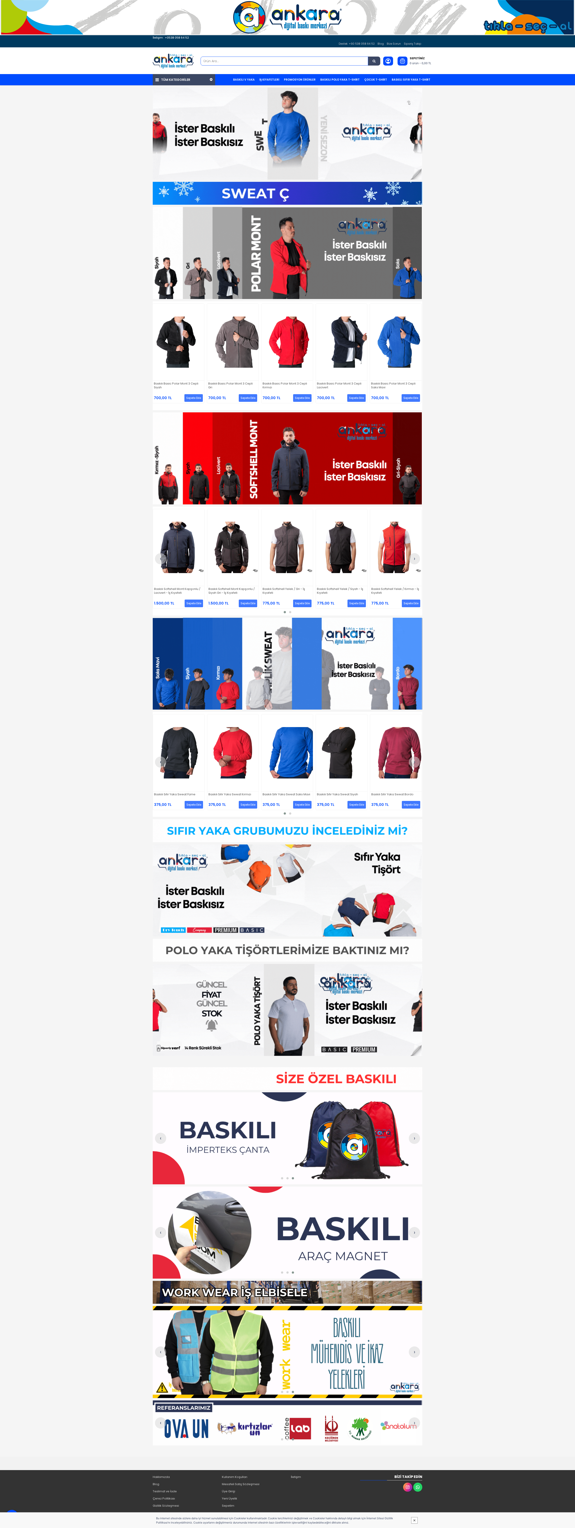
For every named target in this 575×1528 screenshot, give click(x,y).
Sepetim (228, 1506)
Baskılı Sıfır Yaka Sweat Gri (281, 794)
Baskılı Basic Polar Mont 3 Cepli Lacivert (176, 385)
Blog (381, 44)
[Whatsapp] (417, 1487)
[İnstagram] (407, 1487)
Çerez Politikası (164, 1498)
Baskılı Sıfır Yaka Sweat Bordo (229, 794)
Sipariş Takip (412, 44)
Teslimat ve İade (165, 1491)
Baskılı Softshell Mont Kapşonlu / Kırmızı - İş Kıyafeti (340, 591)
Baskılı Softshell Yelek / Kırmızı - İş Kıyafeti (232, 591)
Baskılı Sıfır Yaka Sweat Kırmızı (393, 794)
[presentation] (160, 558)
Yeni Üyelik (229, 1498)
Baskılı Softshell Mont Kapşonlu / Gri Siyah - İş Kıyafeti (286, 591)
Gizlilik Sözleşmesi (166, 1506)
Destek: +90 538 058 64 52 (357, 44)
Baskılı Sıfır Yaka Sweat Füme (337, 794)
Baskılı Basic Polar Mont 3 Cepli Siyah (285, 385)
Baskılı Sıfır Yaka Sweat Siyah (174, 794)
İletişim (296, 1477)
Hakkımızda (161, 1477)
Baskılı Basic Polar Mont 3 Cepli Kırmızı (393, 385)
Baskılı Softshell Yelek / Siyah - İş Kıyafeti (177, 591)
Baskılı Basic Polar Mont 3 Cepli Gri (339, 385)
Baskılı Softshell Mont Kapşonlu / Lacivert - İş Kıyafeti (394, 591)
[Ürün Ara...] (374, 61)
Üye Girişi (228, 1491)
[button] (285, 612)
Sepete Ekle (193, 398)
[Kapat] (414, 1520)
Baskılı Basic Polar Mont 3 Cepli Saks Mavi (230, 385)
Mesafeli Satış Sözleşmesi (240, 1484)
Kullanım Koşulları (234, 1477)
